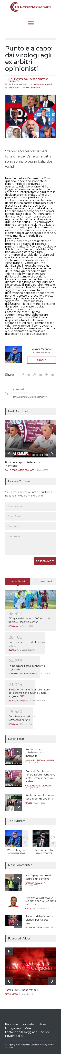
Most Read (18, 581)
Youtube (29, 1024)
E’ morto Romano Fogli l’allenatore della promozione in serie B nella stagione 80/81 (29, 693)
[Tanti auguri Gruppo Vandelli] (30, 966)
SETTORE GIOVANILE (35, 883)
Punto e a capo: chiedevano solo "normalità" (35, 752)
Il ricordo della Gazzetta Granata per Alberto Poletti (39, 919)
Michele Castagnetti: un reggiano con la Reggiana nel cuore (40, 901)
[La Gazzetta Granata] (30, 7)
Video (29, 1028)
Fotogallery (13, 1028)
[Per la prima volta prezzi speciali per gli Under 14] (13, 802)
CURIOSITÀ (17, 79)
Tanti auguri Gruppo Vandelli (21, 989)
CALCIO (28, 803)
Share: (9, 374)
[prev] (9, 453)
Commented (43, 581)
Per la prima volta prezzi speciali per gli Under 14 (39, 797)
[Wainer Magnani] (13, 354)
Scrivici (45, 1032)
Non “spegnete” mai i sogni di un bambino (38, 877)
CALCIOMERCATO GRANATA (38, 786)
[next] (52, 453)
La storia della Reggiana (21, 1032)
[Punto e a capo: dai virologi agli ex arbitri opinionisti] (30, 116)
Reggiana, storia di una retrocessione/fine (21, 718)
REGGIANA (13, 626)
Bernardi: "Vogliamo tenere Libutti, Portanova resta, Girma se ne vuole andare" (40, 776)
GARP (11, 1047)
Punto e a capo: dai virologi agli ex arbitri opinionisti (29, 58)
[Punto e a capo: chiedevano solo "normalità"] (30, 438)
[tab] (17, 583)
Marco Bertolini (44, 850)
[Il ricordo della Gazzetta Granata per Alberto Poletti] (13, 920)
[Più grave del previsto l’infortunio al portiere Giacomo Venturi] (30, 599)
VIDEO (15, 994)
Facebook (11, 1024)
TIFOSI (39, 927)
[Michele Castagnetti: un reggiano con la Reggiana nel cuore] (13, 901)
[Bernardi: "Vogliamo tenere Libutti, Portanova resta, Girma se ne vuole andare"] (13, 778)
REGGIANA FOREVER (18, 700)
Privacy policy (14, 1035)
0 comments (33, 87)
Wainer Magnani (43, 84)
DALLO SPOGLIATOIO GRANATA (28, 80)
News (42, 1024)
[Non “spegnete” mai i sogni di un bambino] (13, 882)
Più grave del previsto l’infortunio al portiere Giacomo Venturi (29, 620)
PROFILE (41, 360)
